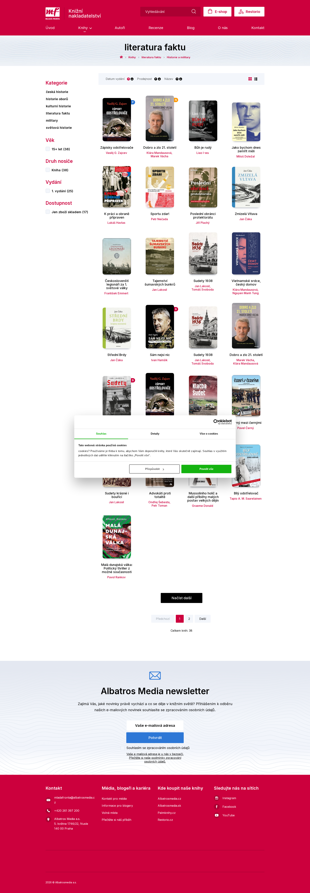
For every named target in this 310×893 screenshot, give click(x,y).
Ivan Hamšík (159, 360)
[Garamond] (155, 866)
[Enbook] (258, 866)
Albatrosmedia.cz (169, 798)
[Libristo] (180, 866)
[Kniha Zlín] (182, 855)
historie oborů (57, 99)
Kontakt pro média (114, 798)
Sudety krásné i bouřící (117, 495)
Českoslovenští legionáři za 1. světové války (117, 284)
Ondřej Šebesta (159, 502)
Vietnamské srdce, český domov (246, 282)
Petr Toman (159, 505)
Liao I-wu (202, 153)
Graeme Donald (202, 505)
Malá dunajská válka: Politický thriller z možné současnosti (116, 568)
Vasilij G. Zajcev (116, 153)
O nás (223, 28)
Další (202, 619)
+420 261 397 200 (66, 810)
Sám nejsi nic (160, 355)
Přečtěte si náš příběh (116, 820)
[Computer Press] (171, 855)
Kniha (60, 170)
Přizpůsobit (152, 468)
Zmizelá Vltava (246, 214)
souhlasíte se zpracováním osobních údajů (178, 710)
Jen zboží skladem (70, 212)
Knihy (83, 28)
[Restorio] (232, 866)
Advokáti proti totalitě (160, 495)
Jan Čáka (245, 219)
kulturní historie (58, 106)
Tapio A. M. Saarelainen (246, 498)
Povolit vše (206, 468)
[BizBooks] (83, 855)
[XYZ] (127, 855)
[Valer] (62, 855)
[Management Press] (160, 855)
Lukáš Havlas (116, 222)
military (52, 120)
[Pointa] (103, 866)
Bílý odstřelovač (246, 493)
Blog (190, 28)
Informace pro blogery (117, 805)
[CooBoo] (138, 855)
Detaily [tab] (155, 433)
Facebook (229, 806)
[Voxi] (149, 855)
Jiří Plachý (203, 222)
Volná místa (110, 813)
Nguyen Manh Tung (245, 293)
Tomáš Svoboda (202, 289)
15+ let (61, 149)
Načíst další (182, 598)
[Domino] (51, 855)
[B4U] (215, 855)
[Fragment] (226, 855)
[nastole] (204, 855)
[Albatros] (105, 855)
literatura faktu (151, 57)
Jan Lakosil (159, 289)
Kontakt (257, 28)
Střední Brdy (116, 355)
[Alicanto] (237, 855)
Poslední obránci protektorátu (203, 215)
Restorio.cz (165, 820)
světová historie (59, 128)
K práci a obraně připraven (116, 215)
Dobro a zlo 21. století (159, 147)
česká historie (57, 92)
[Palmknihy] (51, 866)
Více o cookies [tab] (209, 433)
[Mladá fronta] (72, 855)
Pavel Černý (245, 428)
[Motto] (116, 855)
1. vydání (62, 191)
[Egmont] (94, 855)
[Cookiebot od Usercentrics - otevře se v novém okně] (216, 422)
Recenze (156, 28)
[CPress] (77, 866)
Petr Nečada (159, 219)
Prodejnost (144, 79)
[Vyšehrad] (193, 855)
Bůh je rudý (203, 147)
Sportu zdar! (160, 214)
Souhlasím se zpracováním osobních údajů (158, 748)
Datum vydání (115, 79)
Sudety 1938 (203, 281)
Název (168, 79)
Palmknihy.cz (167, 813)
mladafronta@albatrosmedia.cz (74, 800)
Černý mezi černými (246, 423)
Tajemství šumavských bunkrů (160, 282)
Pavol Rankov (116, 577)
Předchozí (163, 619)
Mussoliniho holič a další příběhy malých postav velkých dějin (203, 497)
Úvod (50, 28)
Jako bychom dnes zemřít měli (246, 149)
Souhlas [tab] (101, 433)
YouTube (228, 815)
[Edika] (248, 855)
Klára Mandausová (159, 153)
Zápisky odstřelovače (116, 147)
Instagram (229, 798)
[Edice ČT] (258, 855)
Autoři (120, 28)
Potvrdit (155, 738)
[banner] (73, 13)
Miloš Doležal (245, 156)
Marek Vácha (159, 156)
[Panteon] (129, 866)
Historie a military (178, 57)
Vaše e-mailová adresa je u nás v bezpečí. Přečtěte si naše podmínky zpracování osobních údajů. (155, 757)
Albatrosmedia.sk (169, 805)
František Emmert (116, 293)
